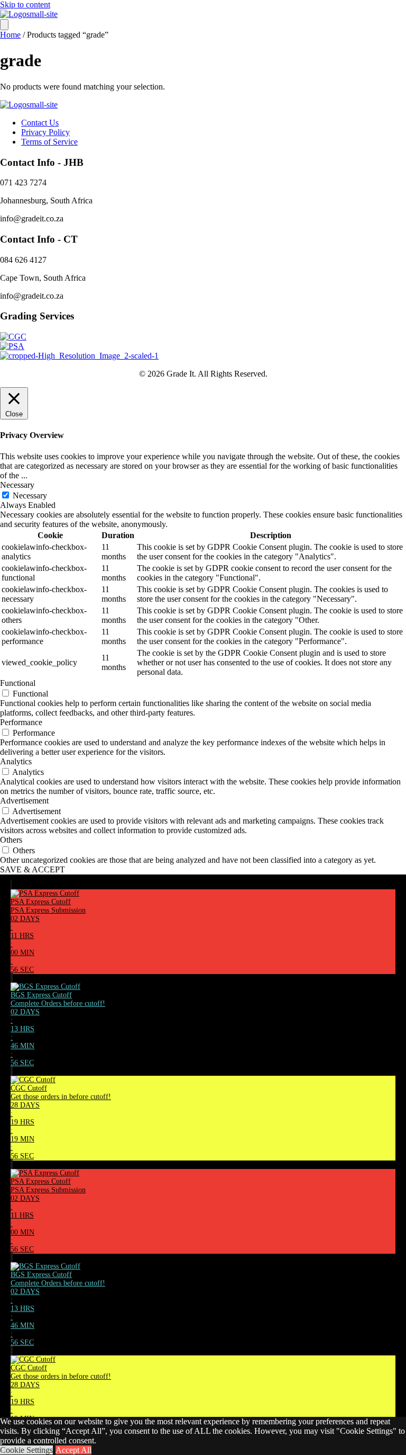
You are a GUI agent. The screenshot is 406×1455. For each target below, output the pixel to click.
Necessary (30, 495)
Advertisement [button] (24, 800)
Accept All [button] (73, 1449)
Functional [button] (17, 683)
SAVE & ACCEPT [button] (32, 869)
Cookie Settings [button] (26, 1449)
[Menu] (4, 24)
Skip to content (25, 4)
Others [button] (11, 839)
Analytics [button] (16, 761)
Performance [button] (21, 722)
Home (10, 34)
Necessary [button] (17, 484)
